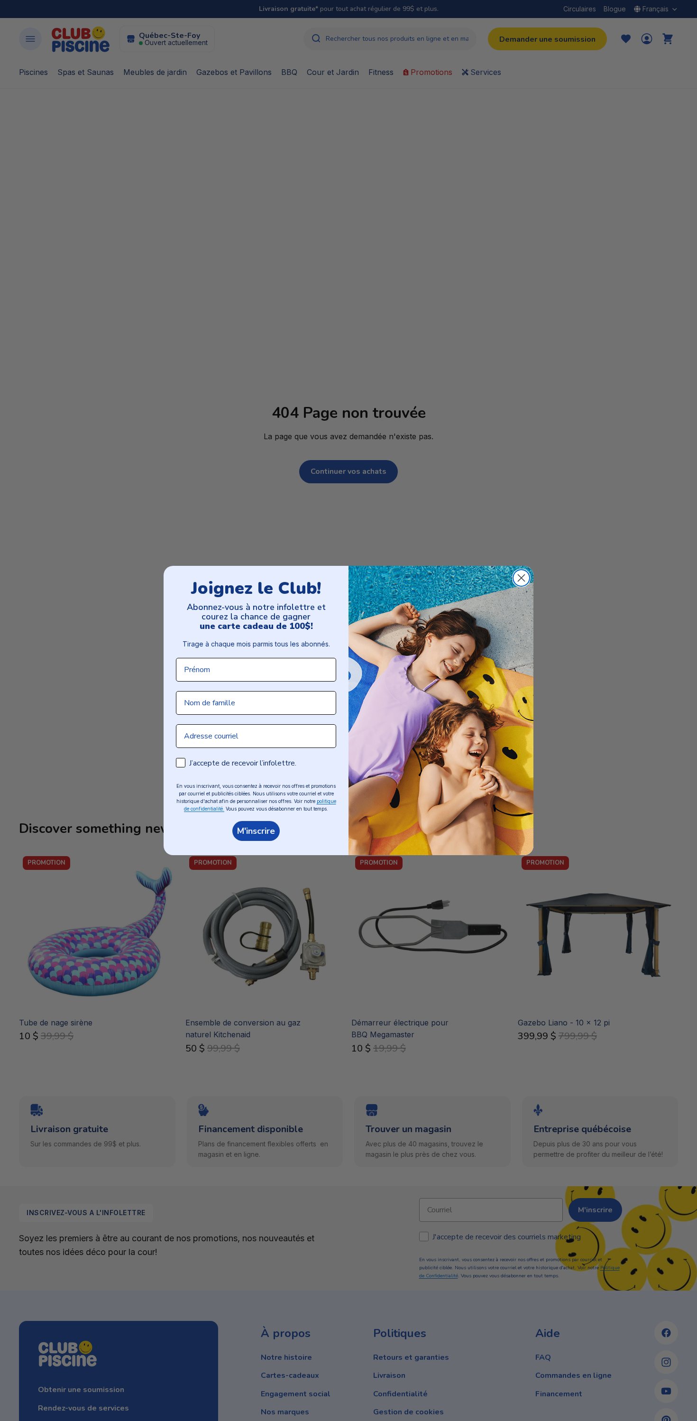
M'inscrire (256, 831)
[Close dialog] (521, 578)
